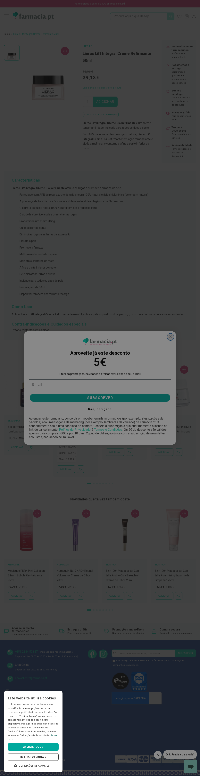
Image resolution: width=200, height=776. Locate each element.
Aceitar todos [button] (33, 746)
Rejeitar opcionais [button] (33, 757)
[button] (33, 765)
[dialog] (33, 731)
